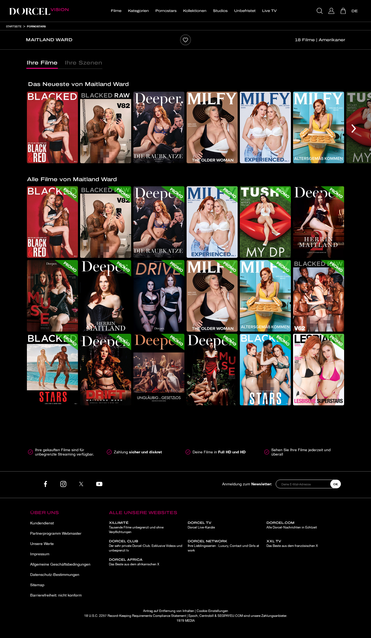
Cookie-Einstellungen (212, 611)
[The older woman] (212, 127)
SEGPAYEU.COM (230, 616)
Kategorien (138, 11)
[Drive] (158, 296)
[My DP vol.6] (265, 222)
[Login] (332, 11)
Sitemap (37, 585)
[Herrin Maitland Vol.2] (318, 222)
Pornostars (166, 11)
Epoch (193, 616)
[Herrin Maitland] (105, 296)
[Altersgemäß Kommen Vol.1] (318, 127)
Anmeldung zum (247, 484)
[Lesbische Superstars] (318, 369)
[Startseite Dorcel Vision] (39, 11)
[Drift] (105, 369)
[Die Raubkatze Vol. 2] (158, 127)
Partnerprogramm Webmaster (55, 533)
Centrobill (206, 616)
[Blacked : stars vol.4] (52, 369)
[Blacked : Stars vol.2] (265, 369)
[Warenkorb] (344, 11)
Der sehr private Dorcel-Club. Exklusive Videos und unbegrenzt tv (145, 545)
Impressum (39, 554)
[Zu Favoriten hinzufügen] (185, 39)
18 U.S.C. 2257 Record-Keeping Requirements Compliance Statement (135, 616)
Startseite (13, 26)
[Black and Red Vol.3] (52, 127)
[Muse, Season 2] (212, 369)
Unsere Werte (42, 543)
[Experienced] (265, 127)
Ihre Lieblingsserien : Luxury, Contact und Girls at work (223, 545)
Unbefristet (245, 11)
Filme (116, 11)
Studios (220, 11)
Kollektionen (194, 11)
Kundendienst (42, 523)
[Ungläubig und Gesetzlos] (158, 369)
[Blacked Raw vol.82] (105, 127)
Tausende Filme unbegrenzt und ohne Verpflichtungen (136, 527)
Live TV (269, 11)
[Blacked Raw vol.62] (318, 296)
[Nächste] (353, 128)
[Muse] (52, 296)
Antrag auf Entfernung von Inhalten (168, 611)
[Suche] (320, 11)
